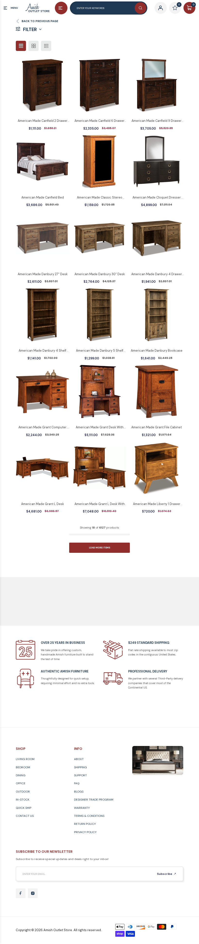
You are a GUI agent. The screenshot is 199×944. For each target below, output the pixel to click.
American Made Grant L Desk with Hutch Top (100, 504)
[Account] (160, 8)
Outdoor (23, 792)
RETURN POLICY (85, 824)
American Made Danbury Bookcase (156, 350)
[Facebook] (20, 893)
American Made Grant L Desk (42, 504)
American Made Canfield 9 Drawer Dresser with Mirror (157, 121)
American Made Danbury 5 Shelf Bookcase (99, 350)
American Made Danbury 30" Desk (100, 274)
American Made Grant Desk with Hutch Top (100, 427)
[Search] (140, 8)
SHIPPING (80, 767)
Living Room (25, 759)
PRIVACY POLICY (85, 832)
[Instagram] (33, 893)
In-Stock (22, 800)
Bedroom (23, 767)
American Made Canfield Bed (42, 197)
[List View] (46, 46)
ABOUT (79, 759)
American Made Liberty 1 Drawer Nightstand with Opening (156, 504)
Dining (20, 775)
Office (20, 783)
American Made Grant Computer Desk (42, 427)
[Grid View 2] (33, 46)
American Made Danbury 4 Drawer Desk (156, 274)
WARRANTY (82, 808)
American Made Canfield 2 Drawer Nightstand (42, 121)
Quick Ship (23, 808)
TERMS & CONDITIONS (89, 816)
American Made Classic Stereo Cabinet (99, 197)
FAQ (76, 783)
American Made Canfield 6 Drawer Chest (99, 121)
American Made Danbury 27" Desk (42, 274)
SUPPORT (80, 775)
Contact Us (25, 816)
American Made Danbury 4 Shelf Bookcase (42, 350)
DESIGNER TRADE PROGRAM (93, 800)
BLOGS (78, 792)
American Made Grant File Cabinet (156, 427)
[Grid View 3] (21, 46)
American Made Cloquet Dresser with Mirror (157, 197)
